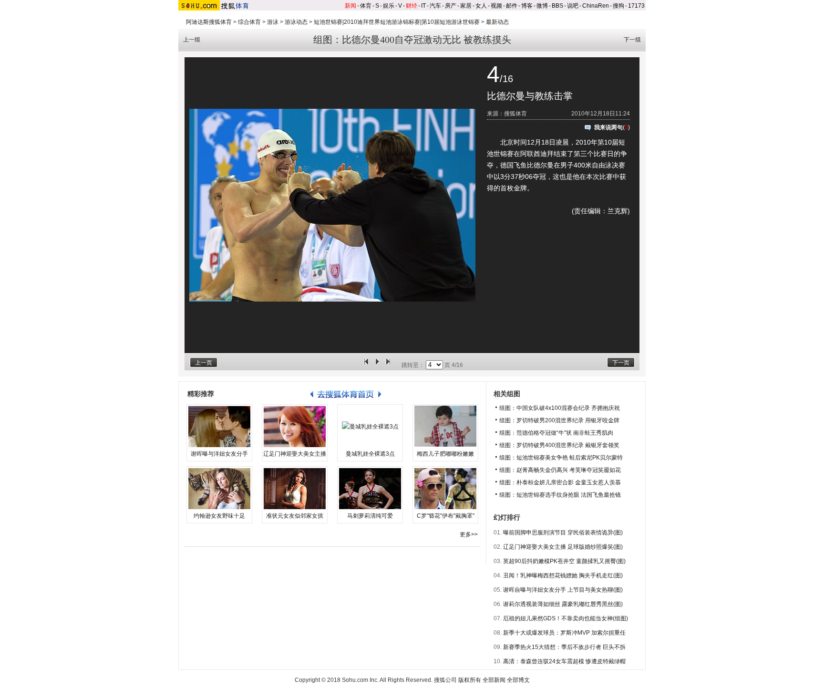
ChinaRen (595, 5)
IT (423, 5)
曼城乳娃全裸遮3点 (370, 453)
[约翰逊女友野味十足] (219, 489)
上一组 (191, 39)
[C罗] (445, 489)
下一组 (632, 39)
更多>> (469, 534)
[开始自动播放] (377, 365)
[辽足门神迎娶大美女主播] (294, 427)
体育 (365, 5)
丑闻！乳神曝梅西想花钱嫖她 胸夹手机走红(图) (563, 575)
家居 (466, 5)
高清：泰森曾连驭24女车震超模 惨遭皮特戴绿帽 (564, 661)
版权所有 (469, 680)
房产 (450, 5)
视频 (496, 5)
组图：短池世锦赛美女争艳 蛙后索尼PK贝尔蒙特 (561, 457)
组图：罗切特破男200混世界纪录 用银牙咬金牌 (559, 420)
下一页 (620, 362)
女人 (481, 5)
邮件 (511, 5)
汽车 (435, 5)
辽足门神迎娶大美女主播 (294, 453)
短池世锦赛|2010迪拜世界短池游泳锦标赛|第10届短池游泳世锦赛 (397, 22)
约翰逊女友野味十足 (219, 515)
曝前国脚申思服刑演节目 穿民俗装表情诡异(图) (563, 532)
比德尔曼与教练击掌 (530, 96)
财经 (411, 5)
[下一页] (388, 365)
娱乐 (388, 5)
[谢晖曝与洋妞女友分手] (219, 427)
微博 (542, 5)
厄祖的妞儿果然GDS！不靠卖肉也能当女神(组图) (565, 618)
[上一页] (366, 365)
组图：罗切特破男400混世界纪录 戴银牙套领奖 (559, 445)
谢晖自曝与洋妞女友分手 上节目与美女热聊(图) (563, 589)
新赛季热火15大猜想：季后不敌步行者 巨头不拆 (564, 647)
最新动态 (497, 22)
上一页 (203, 362)
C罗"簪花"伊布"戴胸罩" (445, 515)
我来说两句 (608, 127)
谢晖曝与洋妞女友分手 (219, 453)
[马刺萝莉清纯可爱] (370, 489)
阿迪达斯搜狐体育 (209, 22)
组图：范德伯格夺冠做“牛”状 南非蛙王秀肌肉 (556, 432)
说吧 (572, 5)
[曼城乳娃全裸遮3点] (370, 427)
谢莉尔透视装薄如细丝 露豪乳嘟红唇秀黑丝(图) (563, 604)
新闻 (350, 5)
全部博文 (518, 680)
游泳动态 (296, 22)
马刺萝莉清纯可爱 (370, 515)
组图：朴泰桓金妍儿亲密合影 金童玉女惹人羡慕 (560, 482)
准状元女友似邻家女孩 (294, 515)
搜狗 (618, 5)
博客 (527, 5)
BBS (557, 5)
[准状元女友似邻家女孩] (294, 489)
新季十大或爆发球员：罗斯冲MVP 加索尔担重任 (564, 632)
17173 (636, 5)
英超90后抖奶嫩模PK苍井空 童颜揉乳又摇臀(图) (564, 561)
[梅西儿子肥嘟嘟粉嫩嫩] (445, 427)
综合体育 (249, 22)
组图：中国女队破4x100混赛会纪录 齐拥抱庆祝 (559, 408)
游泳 (272, 22)
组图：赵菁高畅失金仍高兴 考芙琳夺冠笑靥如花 (560, 470)
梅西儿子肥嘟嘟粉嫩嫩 (445, 453)
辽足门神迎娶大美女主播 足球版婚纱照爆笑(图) (563, 547)
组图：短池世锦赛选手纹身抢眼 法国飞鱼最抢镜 (560, 494)
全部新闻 (494, 680)
